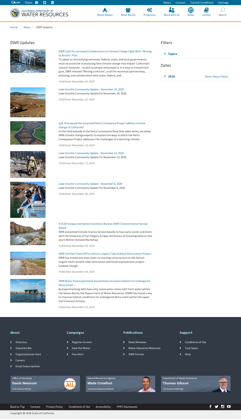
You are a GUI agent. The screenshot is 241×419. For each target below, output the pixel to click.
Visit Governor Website (22, 389)
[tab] (196, 53)
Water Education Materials (144, 348)
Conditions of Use (195, 342)
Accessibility (103, 406)
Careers (20, 360)
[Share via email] (52, 3)
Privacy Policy (54, 406)
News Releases (137, 342)
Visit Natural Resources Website (101, 389)
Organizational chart (28, 354)
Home (14, 27)
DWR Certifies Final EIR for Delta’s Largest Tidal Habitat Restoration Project (105, 253)
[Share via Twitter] (44, 3)
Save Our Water (81, 348)
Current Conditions (201, 2)
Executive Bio (24, 348)
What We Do (128, 15)
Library (206, 15)
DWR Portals (136, 354)
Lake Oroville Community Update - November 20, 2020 (91, 89)
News (191, 15)
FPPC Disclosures (127, 406)
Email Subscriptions (28, 366)
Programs (149, 15)
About (167, 2)
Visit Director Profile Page (173, 389)
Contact (181, 2)
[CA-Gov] (15, 2)
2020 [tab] (171, 76)
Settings (223, 2)
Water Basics (105, 15)
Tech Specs (191, 348)
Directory (21, 342)
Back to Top (17, 406)
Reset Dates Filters (216, 76)
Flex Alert (78, 354)
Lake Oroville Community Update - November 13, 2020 (91, 153)
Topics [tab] (172, 54)
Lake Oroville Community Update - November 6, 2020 (90, 183)
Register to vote (82, 342)
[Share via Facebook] (36, 3)
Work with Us (172, 15)
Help (188, 354)
